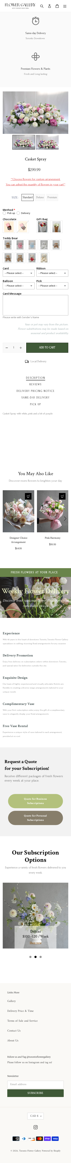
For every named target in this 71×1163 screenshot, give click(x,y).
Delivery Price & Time (20, 1011)
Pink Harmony (52, 538)
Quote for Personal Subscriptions (35, 818)
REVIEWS (35, 384)
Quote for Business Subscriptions (35, 801)
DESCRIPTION (35, 377)
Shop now (36, 942)
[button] (30, 957)
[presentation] (6, 518)
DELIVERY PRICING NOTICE (36, 391)
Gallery (11, 1001)
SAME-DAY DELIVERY (35, 397)
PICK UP (35, 404)
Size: (15, 197)
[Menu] (65, 6)
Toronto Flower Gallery (30, 1151)
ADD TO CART (47, 347)
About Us (12, 1040)
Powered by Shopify (51, 1151)
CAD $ (34, 1116)
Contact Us (14, 1030)
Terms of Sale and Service (22, 1020)
